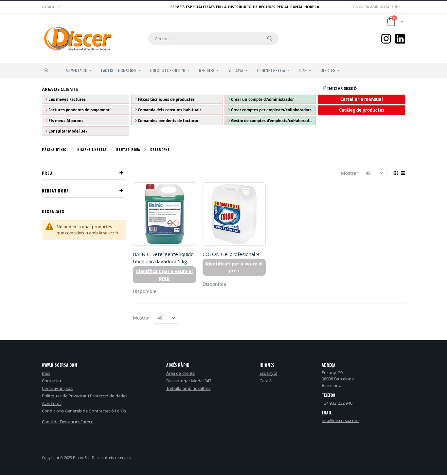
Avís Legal (52, 403)
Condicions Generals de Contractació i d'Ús (84, 411)
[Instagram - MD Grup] (386, 39)
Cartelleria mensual (361, 99)
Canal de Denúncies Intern (68, 422)
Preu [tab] (47, 173)
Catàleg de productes (361, 110)
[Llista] (402, 173)
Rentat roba (128, 149)
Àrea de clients (180, 373)
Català (265, 381)
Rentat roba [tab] (55, 190)
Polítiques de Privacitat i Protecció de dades (84, 396)
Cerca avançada (57, 388)
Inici (46, 373)
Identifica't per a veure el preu (164, 274)
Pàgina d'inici (55, 149)
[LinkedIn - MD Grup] (400, 39)
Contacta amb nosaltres (375, 6)
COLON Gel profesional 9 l (232, 254)
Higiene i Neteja (91, 149)
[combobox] (213, 38)
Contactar (52, 381)
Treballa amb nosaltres (188, 388)
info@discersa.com (340, 420)
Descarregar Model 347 (188, 381)
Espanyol (268, 373)
